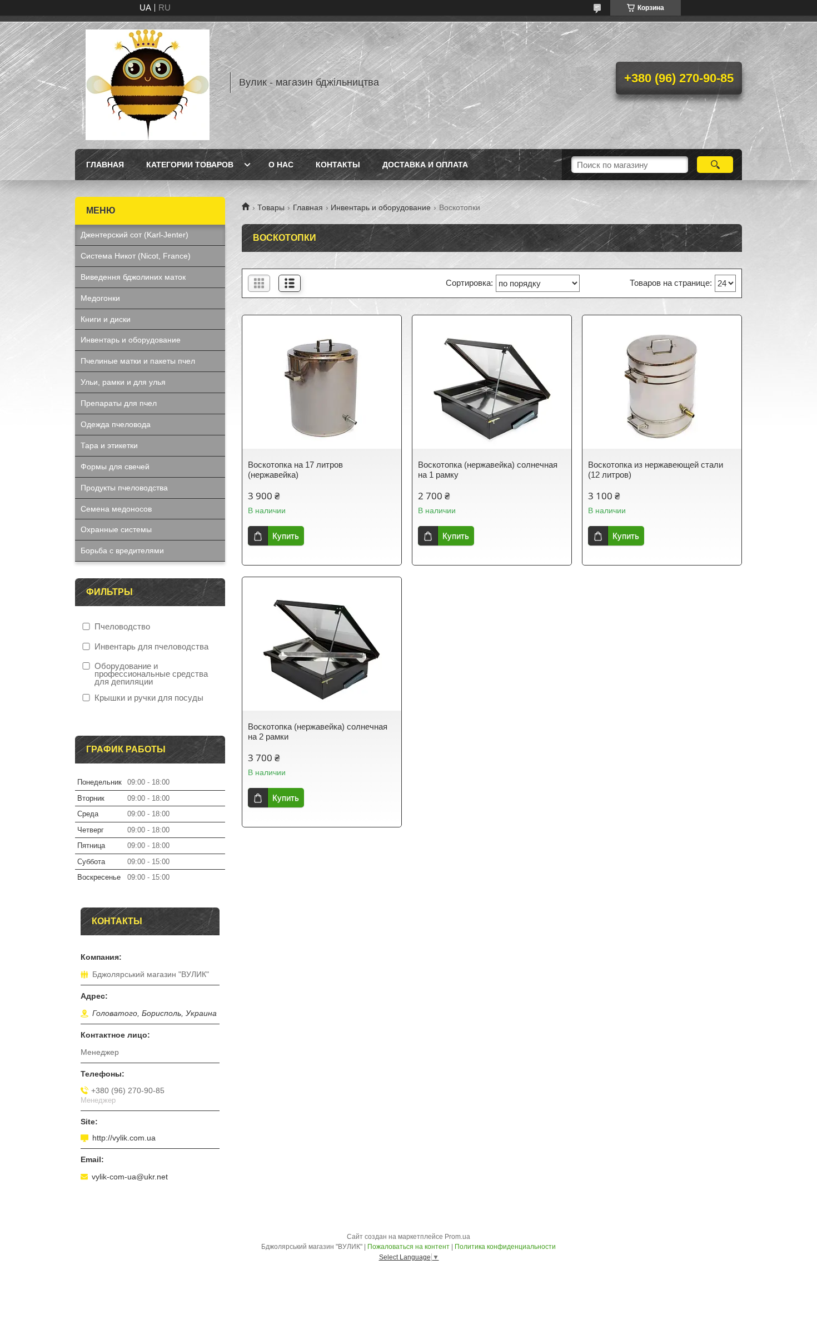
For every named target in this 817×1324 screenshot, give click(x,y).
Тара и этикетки (109, 445)
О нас (280, 164)
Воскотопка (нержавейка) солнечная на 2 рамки (317, 731)
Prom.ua (457, 1237)
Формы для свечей (115, 466)
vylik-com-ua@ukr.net (130, 1176)
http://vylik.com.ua (124, 1137)
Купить (285, 535)
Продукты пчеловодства (124, 487)
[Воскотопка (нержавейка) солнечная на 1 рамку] (492, 387)
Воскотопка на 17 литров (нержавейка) (295, 469)
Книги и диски (106, 319)
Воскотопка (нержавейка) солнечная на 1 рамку (487, 469)
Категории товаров (189, 164)
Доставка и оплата (425, 164)
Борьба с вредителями (122, 550)
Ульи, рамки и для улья (123, 382)
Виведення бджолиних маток (133, 276)
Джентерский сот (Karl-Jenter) (134, 234)
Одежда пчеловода (116, 424)
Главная (105, 164)
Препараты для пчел (119, 403)
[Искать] (715, 164)
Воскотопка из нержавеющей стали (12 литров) (655, 469)
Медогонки (100, 298)
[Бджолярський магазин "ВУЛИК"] (147, 82)
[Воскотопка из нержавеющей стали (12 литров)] (662, 387)
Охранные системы (116, 529)
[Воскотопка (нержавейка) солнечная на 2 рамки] (322, 649)
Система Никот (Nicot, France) (136, 255)
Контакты (338, 164)
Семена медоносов (116, 508)
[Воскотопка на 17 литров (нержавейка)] (322, 387)
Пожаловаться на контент (408, 1247)
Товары (271, 207)
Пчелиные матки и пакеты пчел (138, 360)
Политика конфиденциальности (505, 1247)
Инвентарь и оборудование (381, 207)
